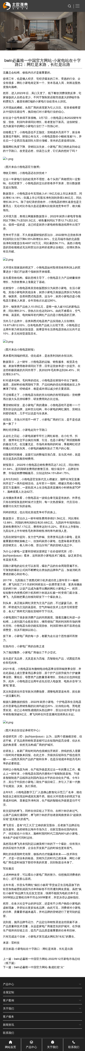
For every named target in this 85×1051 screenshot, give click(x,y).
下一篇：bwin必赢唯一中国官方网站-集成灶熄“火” (33, 967)
